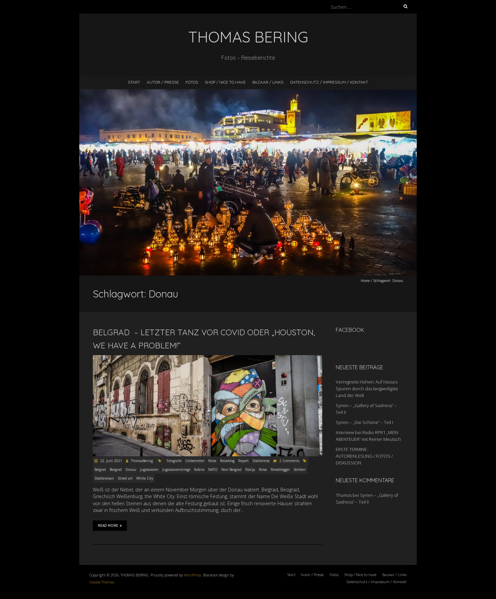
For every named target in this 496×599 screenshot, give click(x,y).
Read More (108, 525)
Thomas (344, 495)
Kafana (199, 469)
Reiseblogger (280, 469)
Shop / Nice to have (225, 82)
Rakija (250, 469)
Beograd (116, 469)
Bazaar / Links (267, 82)
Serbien (300, 469)
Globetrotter (194, 460)
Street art (125, 478)
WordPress (192, 574)
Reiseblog (227, 460)
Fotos (192, 82)
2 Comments (289, 460)
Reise (212, 460)
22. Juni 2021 (110, 460)
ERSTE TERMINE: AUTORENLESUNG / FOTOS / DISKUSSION (364, 456)
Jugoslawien (149, 469)
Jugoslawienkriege (176, 469)
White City (144, 478)
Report (243, 460)
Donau (131, 469)
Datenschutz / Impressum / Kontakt (329, 82)
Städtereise (261, 460)
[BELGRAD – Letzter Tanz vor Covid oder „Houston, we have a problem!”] (207, 358)
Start (134, 82)
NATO (213, 469)
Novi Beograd (231, 469)
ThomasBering (142, 460)
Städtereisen (104, 478)
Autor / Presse (163, 82)
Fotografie (174, 460)
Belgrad (100, 469)
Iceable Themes (101, 581)
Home (365, 280)
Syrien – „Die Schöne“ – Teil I (364, 422)
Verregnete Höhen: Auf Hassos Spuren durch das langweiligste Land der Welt (367, 388)
